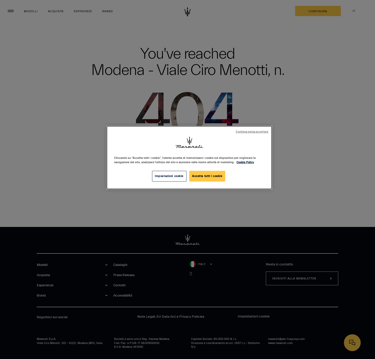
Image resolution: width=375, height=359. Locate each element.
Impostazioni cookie (169, 176)
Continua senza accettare (252, 131)
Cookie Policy (245, 162)
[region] (189, 157)
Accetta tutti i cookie (207, 176)
